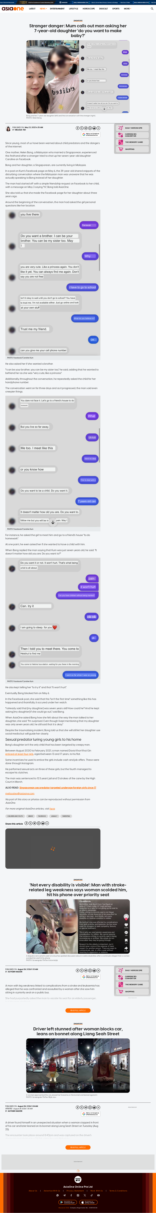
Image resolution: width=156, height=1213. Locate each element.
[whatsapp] (90, 128)
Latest (32, 9)
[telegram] (86, 128)
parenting (66, 816)
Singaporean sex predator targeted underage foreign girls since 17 (58, 787)
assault (54, 816)
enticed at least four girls (19, 754)
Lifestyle (73, 9)
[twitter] (82, 128)
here (52, 808)
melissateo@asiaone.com (19, 793)
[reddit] (94, 128)
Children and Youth (15, 816)
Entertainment (57, 9)
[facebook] (78, 128)
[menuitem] (32, 9)
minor (30, 816)
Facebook (42, 816)
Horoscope (89, 9)
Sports (115, 9)
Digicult (103, 9)
